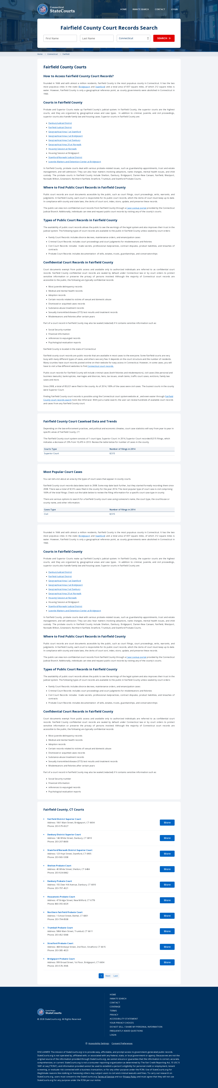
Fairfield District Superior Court (64, 819)
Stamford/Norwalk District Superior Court (69, 850)
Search (162, 38)
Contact (160, 9)
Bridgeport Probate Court (61, 958)
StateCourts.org (56, 9)
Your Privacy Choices (122, 1022)
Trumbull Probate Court (60, 927)
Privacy (114, 1014)
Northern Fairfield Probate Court (65, 912)
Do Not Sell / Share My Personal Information (136, 1026)
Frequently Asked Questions (126, 1030)
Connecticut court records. (101, 366)
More (167, 822)
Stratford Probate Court (60, 943)
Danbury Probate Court (59, 881)
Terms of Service (106, 1076)
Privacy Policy (130, 1076)
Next (107, 975)
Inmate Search (141, 9)
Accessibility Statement (124, 1018)
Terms (113, 1010)
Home (123, 9)
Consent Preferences (122, 1043)
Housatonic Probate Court (61, 896)
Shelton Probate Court (59, 865)
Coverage (115, 1006)
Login (174, 9)
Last (116, 975)
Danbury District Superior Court (64, 834)
